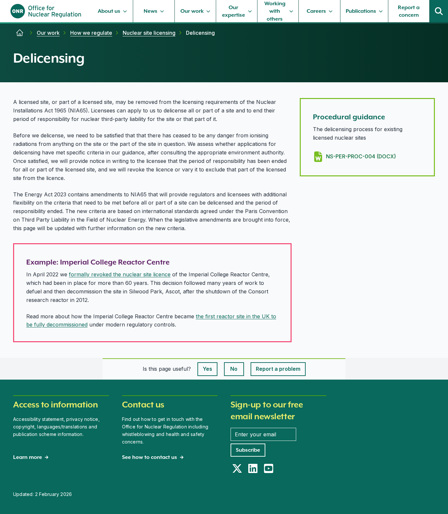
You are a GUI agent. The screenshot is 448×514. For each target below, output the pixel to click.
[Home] (19, 32)
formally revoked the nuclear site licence (120, 274)
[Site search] (439, 11)
